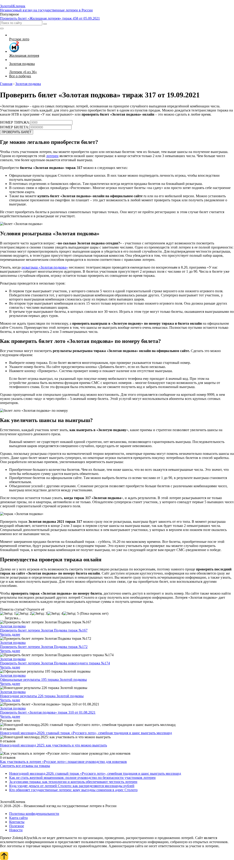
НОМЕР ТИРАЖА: (15, 122)
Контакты (16, 822)
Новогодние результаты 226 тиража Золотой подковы (42, 696)
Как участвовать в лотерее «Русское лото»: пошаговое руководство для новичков (63, 762)
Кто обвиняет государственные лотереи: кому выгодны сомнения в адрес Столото (73, 790)
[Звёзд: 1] (8, 613)
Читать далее (10, 634)
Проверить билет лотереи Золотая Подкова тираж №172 (44, 647)
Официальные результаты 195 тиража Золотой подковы (43, 679)
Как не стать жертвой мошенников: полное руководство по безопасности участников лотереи (82, 778)
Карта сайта (18, 818)
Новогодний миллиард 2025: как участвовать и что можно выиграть (53, 745)
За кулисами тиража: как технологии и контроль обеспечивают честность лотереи (73, 782)
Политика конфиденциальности (34, 814)
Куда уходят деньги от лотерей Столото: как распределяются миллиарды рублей (71, 786)
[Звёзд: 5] (71, 613)
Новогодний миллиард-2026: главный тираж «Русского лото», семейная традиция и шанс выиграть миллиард (86, 733)
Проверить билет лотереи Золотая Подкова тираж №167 (44, 630)
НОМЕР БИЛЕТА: (14, 127)
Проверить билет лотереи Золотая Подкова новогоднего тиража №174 (55, 663)
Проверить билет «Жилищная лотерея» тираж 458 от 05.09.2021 (50, 18)
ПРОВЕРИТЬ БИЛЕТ (16, 132)
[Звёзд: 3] (39, 613)
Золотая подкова (13, 626)
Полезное (16, 826)
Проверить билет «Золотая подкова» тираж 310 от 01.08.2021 (48, 712)
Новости (16, 830)
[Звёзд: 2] (24, 613)
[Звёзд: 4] (55, 613)
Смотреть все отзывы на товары (25, 766)
